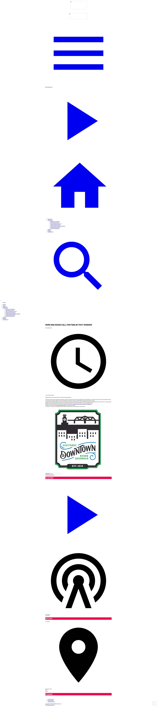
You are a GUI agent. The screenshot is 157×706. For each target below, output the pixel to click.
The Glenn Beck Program (55, 224)
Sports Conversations (54, 228)
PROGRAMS (50, 220)
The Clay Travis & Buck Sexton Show (57, 226)
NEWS (49, 229)
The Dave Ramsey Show (55, 227)
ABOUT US (50, 219)
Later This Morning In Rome (55, 223)
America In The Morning (55, 221)
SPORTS (49, 230)
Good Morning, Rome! (54, 222)
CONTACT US (50, 231)
